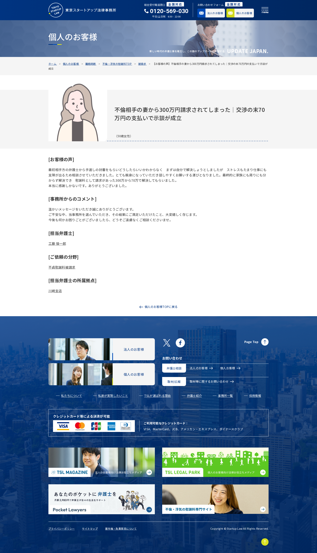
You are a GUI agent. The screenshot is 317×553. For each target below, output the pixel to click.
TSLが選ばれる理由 (157, 395)
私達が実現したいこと (113, 395)
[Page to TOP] (265, 542)
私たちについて (71, 395)
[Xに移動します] (166, 342)
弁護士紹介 (194, 395)
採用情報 (255, 395)
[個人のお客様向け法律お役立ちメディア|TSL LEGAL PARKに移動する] (215, 462)
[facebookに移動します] (180, 342)
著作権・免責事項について (121, 528)
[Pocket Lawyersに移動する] (101, 499)
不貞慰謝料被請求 (61, 267)
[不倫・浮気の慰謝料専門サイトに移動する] (215, 499)
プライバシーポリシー (61, 528)
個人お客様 (227, 368)
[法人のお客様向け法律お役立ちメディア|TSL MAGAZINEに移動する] (101, 462)
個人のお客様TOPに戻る (161, 306)
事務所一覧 (225, 395)
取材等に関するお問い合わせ (209, 381)
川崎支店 (55, 290)
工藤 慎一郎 (57, 243)
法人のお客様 (199, 368)
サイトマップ (90, 528)
